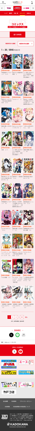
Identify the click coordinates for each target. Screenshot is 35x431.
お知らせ (29, 13)
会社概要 (5, 401)
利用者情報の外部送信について (21, 406)
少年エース (7, 342)
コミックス (22, 13)
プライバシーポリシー (26, 401)
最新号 (10, 13)
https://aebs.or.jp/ (28, 420)
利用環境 (7, 406)
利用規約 (13, 401)
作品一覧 (16, 13)
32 (21, 317)
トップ (5, 13)
